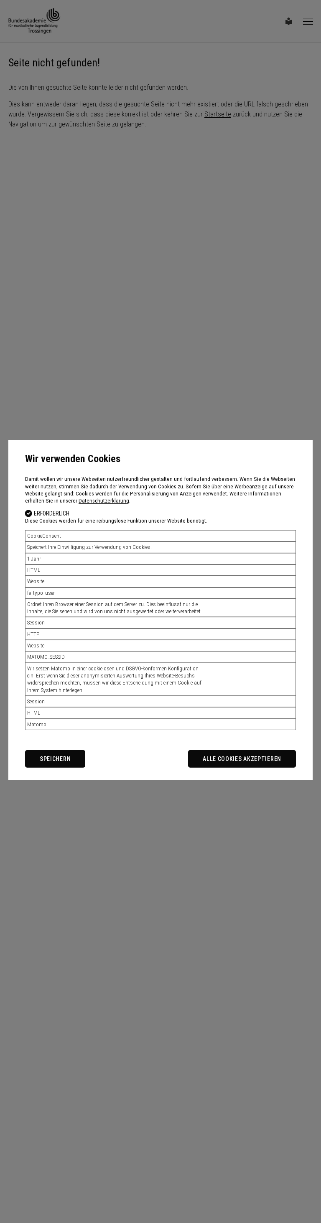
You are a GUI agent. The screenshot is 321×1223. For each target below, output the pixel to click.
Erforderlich (51, 513)
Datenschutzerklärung (104, 501)
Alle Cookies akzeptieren (242, 759)
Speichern (55, 759)
